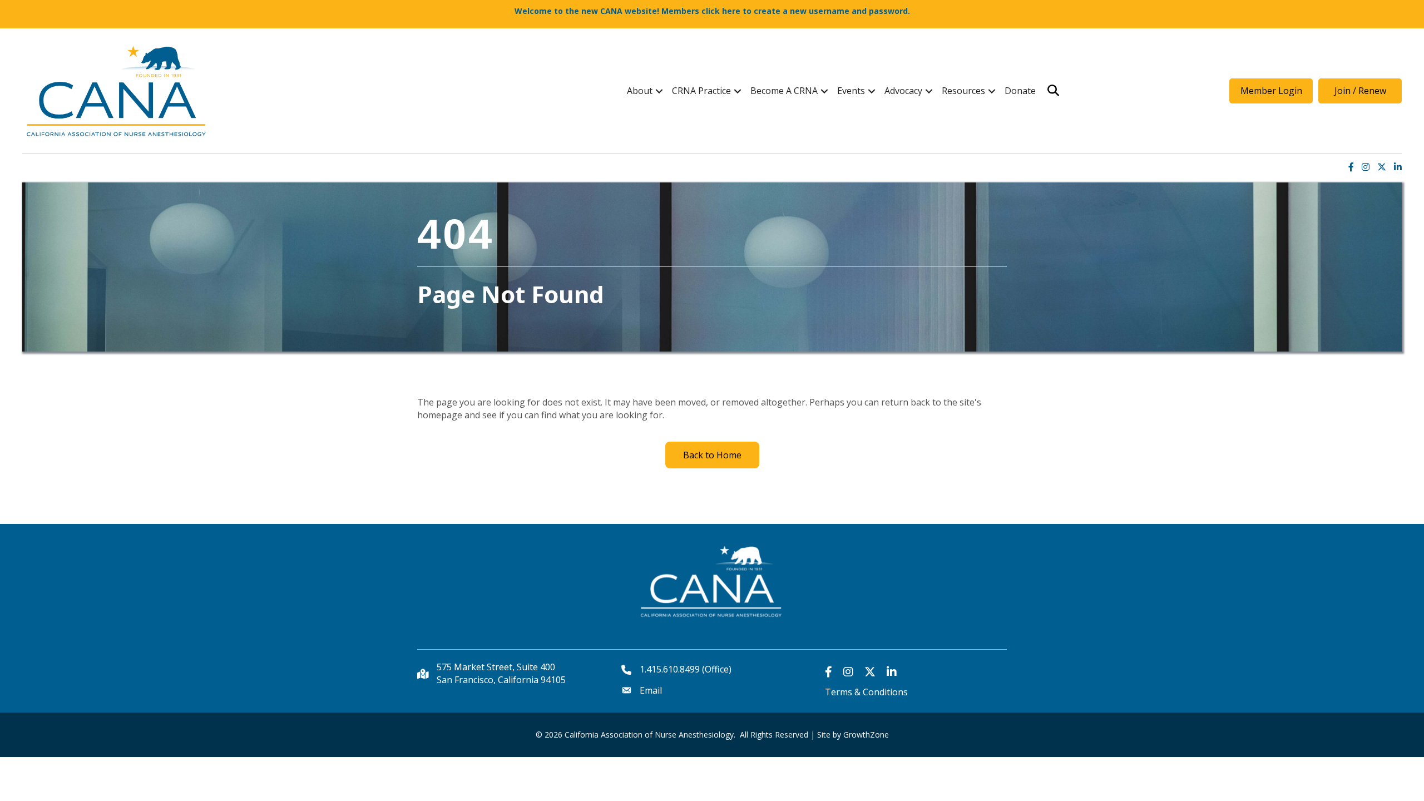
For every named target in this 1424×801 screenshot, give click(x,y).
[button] (1271, 90)
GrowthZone (866, 734)
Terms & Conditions (866, 692)
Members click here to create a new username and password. (785, 11)
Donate (1020, 91)
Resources (963, 91)
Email (651, 690)
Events (851, 91)
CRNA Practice (701, 91)
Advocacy (903, 91)
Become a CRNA (784, 91)
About (639, 91)
